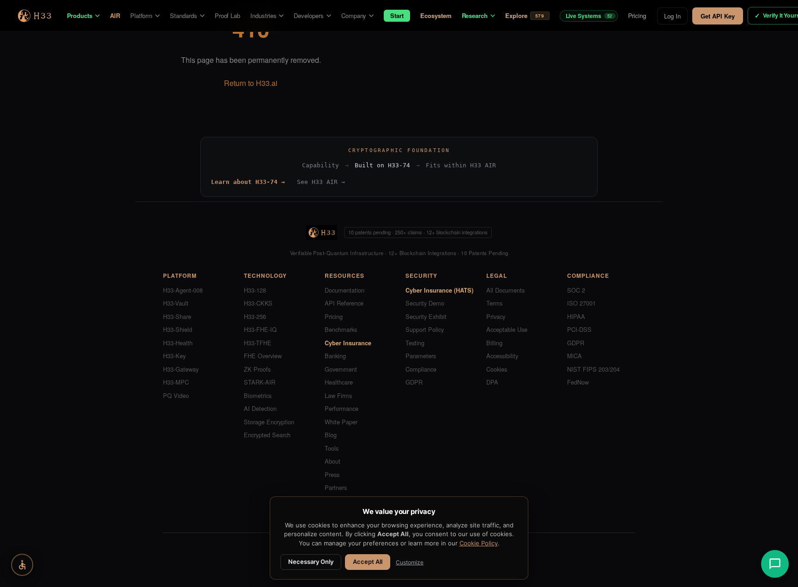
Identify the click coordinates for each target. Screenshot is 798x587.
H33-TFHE (258, 342)
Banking (335, 355)
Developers (308, 15)
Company (354, 15)
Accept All (367, 561)
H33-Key (174, 355)
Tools (332, 448)
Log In (672, 16)
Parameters (420, 355)
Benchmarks (341, 329)
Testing (414, 342)
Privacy (495, 316)
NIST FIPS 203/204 (593, 369)
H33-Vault (175, 303)
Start (397, 15)
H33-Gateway (181, 369)
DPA (492, 382)
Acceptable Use (506, 329)
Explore (524, 16)
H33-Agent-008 (183, 290)
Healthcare (339, 382)
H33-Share (177, 316)
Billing (494, 342)
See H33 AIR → (321, 181)
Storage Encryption (269, 421)
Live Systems (589, 16)
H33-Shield (177, 329)
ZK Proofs (257, 369)
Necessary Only (310, 561)
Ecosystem (435, 15)
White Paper (341, 421)
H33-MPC (176, 382)
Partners (336, 487)
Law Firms (338, 395)
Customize (409, 562)
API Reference (344, 303)
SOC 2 (576, 290)
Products (79, 15)
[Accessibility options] (22, 565)
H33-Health (178, 342)
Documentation (344, 290)
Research (475, 15)
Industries (263, 15)
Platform (141, 15)
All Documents (505, 290)
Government (341, 369)
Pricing (637, 15)
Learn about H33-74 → (248, 181)
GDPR (414, 382)
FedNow (578, 382)
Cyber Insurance (348, 343)
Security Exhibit (426, 316)
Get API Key (718, 16)
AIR (115, 15)
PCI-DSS (579, 329)
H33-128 (255, 290)
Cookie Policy (478, 543)
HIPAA (576, 316)
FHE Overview (263, 355)
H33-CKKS (258, 303)
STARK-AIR (259, 382)
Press (332, 474)
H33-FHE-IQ (260, 329)
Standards (183, 15)
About (332, 461)
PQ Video (176, 395)
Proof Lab (227, 15)
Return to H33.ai (251, 83)
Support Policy (424, 329)
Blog (331, 434)
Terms (494, 303)
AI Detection (260, 408)
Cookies (496, 369)
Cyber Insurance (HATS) (439, 290)
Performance (341, 408)
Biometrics (258, 395)
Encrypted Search (267, 434)
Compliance (420, 369)
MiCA (574, 355)
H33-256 (255, 316)
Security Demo (424, 303)
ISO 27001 (581, 303)
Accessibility (502, 355)
